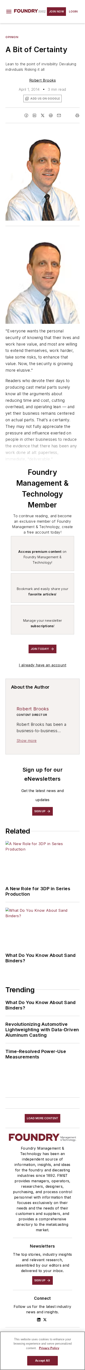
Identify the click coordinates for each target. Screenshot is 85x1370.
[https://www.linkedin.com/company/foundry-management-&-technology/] (38, 1319)
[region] (42, 1350)
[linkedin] (34, 115)
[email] (59, 115)
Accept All (42, 1360)
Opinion (11, 37)
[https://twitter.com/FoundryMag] (45, 1319)
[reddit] (51, 115)
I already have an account (42, 665)
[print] (77, 115)
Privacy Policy (49, 1348)
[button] (8, 11)
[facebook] (26, 115)
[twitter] (42, 115)
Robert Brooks (42, 80)
